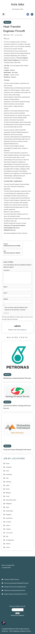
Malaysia (7, 22)
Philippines (9, 503)
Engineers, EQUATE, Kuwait (11, 579)
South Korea (9, 518)
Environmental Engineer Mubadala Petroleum (16, 583)
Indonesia (8, 481)
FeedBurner (21, 615)
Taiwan (8, 525)
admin (17, 326)
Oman (7, 496)
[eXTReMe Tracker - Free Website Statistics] (3, 622)
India (7, 478)
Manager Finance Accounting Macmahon (15, 586)
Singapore (8, 514)
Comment (6, 270)
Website (5, 299)
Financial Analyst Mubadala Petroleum (17, 450)
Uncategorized (10, 540)
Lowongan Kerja (6, 567)
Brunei (7, 463)
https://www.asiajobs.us (20, 330)
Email (5, 293)
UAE (7, 536)
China (7, 470)
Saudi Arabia (9, 511)
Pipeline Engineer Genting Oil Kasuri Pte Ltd (15, 594)
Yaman (8, 547)
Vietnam (8, 543)
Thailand (8, 529)
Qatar (7, 507)
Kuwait (8, 489)
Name (5, 287)
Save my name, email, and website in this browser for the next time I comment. (16, 309)
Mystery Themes (26, 631)
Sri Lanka (8, 522)
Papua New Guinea (11, 500)
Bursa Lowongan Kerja (8, 565)
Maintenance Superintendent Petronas (17, 378)
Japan (7, 485)
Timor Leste (9, 532)
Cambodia (8, 467)
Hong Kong (9, 474)
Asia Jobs (17, 4)
